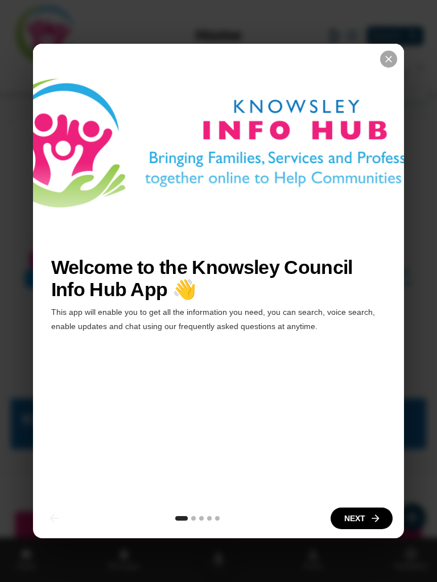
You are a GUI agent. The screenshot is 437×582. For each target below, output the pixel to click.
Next (354, 518)
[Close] (388, 59)
